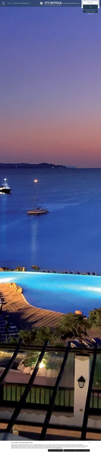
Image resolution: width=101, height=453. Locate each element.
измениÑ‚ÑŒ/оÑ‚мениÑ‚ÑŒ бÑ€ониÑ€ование (90, 12)
